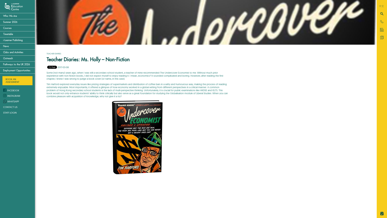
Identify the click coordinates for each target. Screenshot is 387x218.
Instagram (13, 95)
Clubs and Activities (13, 52)
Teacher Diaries (54, 53)
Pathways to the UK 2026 (16, 64)
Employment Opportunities (16, 70)
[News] (382, 30)
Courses (7, 28)
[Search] (381, 14)
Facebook (13, 90)
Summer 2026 (10, 22)
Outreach (8, 58)
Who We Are (10, 16)
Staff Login (10, 112)
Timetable (8, 34)
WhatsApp (13, 101)
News (6, 46)
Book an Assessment (12, 80)
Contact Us (10, 107)
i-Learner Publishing (13, 40)
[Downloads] (382, 38)
